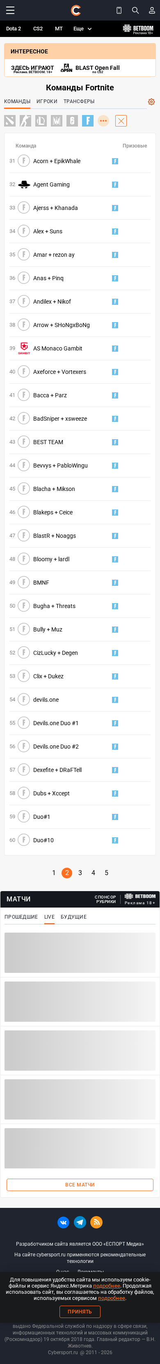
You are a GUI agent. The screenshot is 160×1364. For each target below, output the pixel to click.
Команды (17, 101)
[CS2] (25, 121)
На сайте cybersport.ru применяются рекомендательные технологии (80, 1258)
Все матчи (80, 1185)
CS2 (38, 28)
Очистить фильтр (121, 121)
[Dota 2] (10, 121)
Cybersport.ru (63, 1352)
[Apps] (119, 10)
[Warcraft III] (56, 121)
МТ (59, 28)
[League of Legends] (41, 121)
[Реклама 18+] (140, 896)
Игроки (47, 101)
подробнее (106, 1286)
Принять (80, 1312)
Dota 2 (13, 28)
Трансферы (79, 101)
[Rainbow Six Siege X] (72, 121)
